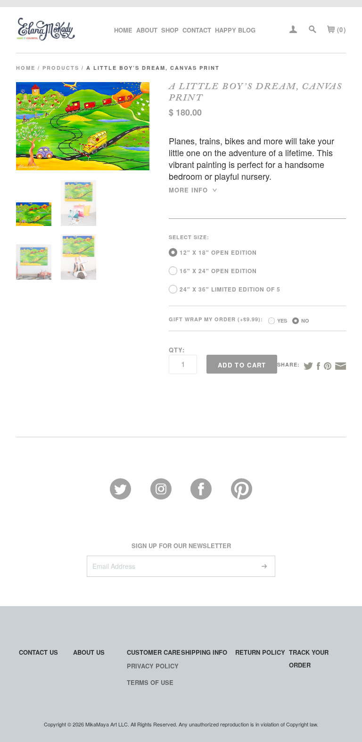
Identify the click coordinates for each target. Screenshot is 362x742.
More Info (193, 189)
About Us (89, 652)
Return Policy (260, 652)
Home (25, 67)
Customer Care (154, 652)
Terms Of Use (150, 682)
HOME (123, 29)
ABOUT (146, 29)
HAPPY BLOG (235, 29)
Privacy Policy (153, 665)
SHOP (170, 29)
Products (60, 67)
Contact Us (38, 652)
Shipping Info (204, 652)
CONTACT (196, 29)
